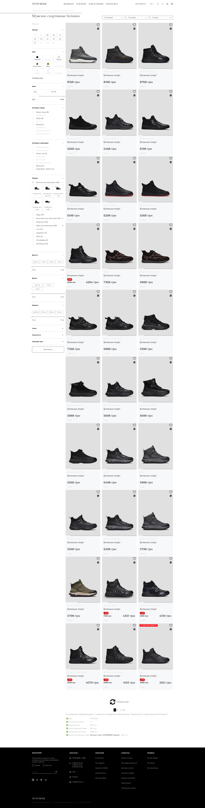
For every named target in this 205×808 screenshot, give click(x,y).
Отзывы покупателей (128, 778)
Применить (48, 349)
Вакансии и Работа (101, 768)
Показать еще (122, 702)
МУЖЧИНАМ (81, 4)
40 (68, 72)
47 (107, 272)
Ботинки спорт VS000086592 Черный (104, 735)
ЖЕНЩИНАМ (69, 4)
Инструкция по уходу (128, 788)
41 (71, 72)
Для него (49, 765)
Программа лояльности (129, 763)
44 (80, 72)
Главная (34, 11)
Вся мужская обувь (45, 11)
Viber (74, 772)
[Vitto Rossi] (39, 4)
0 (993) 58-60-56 (77, 763)
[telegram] (41, 780)
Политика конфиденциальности (64, 802)
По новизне (108, 17)
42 (74, 72)
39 (141, 272)
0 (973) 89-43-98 (77, 767)
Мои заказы (151, 763)
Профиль (150, 753)
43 (77, 72)
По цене (155, 17)
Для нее (37, 765)
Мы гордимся (99, 763)
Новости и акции (127, 758)
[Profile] (167, 4)
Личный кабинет (152, 758)
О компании (99, 758)
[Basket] (172, 4)
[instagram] (33, 780)
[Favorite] (163, 4)
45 (82, 72)
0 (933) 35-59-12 (77, 765)
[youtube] (45, 780)
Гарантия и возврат (127, 773)
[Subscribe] (55, 772)
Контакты (74, 753)
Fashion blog (112, 4)
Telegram (75, 777)
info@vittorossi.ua (77, 782)
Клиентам (125, 753)
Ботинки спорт (75, 75)
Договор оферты (100, 778)
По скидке (132, 17)
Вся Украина (140, 4)
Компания (99, 753)
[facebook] (37, 780)
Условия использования (41, 802)
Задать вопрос (126, 783)
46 (104, 272)
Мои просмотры (152, 768)
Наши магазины (100, 773)
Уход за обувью (96, 4)
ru (151, 4)
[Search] (158, 4)
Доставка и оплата (127, 768)
